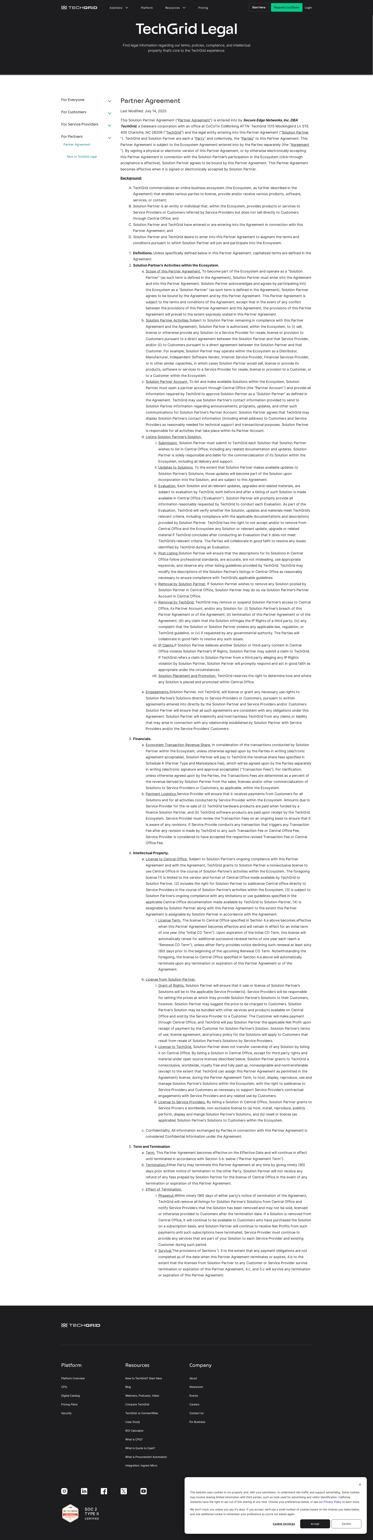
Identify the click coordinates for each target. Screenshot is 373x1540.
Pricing (203, 7)
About (193, 1378)
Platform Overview (73, 1378)
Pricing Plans (69, 1404)
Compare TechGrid (137, 1404)
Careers (194, 1404)
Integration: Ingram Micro (141, 1465)
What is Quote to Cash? (140, 1448)
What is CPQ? (134, 1439)
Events (193, 1395)
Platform (147, 7)
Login (308, 7)
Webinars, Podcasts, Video (142, 1395)
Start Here (258, 7)
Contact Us (196, 1413)
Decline (346, 1524)
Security (66, 1413)
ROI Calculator (134, 1430)
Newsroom (196, 1387)
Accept (315, 1524)
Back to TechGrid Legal (82, 156)
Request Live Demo (286, 7)
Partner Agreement (77, 144)
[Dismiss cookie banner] (360, 1485)
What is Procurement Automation (146, 1457)
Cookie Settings (284, 1524)
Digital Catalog (70, 1395)
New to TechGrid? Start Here (143, 1378)
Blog (128, 1387)
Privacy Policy (333, 1501)
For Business (197, 1422)
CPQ (64, 1387)
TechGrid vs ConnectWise (141, 1413)
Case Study (132, 1422)
